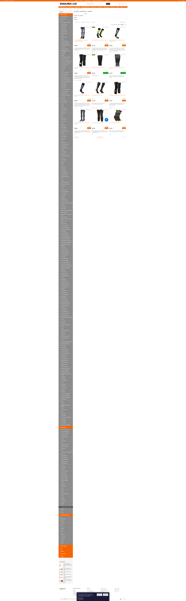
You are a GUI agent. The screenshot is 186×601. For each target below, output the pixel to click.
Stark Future (63, 536)
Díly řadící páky (63, 206)
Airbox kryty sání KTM (64, 225)
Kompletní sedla (63, 388)
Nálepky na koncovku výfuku (65, 424)
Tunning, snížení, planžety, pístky (66, 341)
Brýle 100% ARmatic (64, 455)
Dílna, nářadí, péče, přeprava (65, 22)
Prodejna (76, 0)
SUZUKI (62, 539)
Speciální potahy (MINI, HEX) (65, 397)
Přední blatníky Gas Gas (65, 283)
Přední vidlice (63, 322)
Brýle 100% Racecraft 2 (64, 459)
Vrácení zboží (107, 0)
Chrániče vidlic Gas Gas (64, 250)
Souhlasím (105, 594)
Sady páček (63, 197)
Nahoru (76, 137)
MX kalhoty (63, 499)
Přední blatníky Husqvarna (65, 285)
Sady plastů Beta (64, 296)
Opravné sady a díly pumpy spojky (66, 210)
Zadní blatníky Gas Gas (64, 311)
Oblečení (62, 491)
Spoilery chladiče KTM (64, 300)
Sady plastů (63, 288)
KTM (62, 517)
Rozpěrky (62, 132)
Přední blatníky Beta (64, 286)
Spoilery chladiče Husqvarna (65, 303)
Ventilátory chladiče (64, 110)
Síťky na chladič (63, 108)
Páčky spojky (63, 195)
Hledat (108, 3)
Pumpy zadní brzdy (64, 217)
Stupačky (62, 403)
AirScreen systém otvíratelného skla (67, 452)
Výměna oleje (63, 87)
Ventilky (62, 70)
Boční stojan (63, 18)
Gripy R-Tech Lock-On (64, 362)
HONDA (62, 530)
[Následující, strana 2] (123, 137)
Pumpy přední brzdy (64, 212)
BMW (62, 543)
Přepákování (63, 332)
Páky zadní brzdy (63, 199)
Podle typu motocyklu (65, 515)
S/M (92, 52)
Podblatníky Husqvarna (65, 275)
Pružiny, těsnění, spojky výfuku (66, 417)
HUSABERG (63, 522)
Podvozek (62, 319)
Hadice (62, 104)
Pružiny (62, 328)
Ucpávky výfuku (63, 421)
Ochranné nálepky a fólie (65, 182)
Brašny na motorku (64, 435)
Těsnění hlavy (63, 168)
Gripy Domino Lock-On (64, 349)
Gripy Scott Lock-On (64, 364)
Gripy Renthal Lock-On (64, 360)
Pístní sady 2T (63, 167)
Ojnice (62, 165)
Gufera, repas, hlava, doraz (65, 336)
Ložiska (62, 157)
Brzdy (62, 20)
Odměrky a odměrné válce (65, 89)
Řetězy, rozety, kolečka (65, 343)
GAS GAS (62, 520)
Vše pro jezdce (63, 427)
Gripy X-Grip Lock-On (64, 366)
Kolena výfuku (63, 413)
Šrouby (62, 407)
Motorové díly (63, 159)
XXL (96, 52)
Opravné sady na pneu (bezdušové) (66, 61)
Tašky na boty (63, 440)
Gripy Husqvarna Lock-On (65, 353)
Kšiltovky (62, 503)
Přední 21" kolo (63, 117)
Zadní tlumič (63, 334)
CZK (179, 0)
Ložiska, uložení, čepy (64, 337)
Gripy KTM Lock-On (64, 355)
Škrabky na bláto (64, 31)
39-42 (110, 134)
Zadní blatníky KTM (64, 309)
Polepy (62, 277)
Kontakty (81, 0)
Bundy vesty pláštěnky (64, 493)
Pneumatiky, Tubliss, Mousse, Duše (66, 317)
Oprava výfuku (63, 415)
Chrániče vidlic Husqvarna (65, 252)
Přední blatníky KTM (64, 281)
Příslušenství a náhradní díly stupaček (65, 405)
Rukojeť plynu (63, 384)
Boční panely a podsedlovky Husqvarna (65, 245)
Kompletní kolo (63, 125)
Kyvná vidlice (63, 321)
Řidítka (62, 382)
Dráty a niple (63, 121)
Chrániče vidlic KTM (64, 249)
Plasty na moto (63, 221)
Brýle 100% (63, 454)
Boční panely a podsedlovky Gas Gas (67, 242)
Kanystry (62, 114)
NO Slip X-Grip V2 (64, 399)
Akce (61, 548)
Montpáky (62, 55)
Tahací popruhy (63, 409)
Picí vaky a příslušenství (65, 431)
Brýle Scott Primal (64, 474)
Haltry (62, 123)
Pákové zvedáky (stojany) (65, 78)
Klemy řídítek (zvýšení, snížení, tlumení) (66, 374)
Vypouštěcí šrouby (64, 93)
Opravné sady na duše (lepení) (66, 62)
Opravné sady (63, 186)
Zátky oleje (63, 96)
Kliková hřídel (63, 161)
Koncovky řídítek (64, 380)
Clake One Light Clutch (64, 191)
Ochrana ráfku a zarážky (65, 59)
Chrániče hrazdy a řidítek (65, 372)
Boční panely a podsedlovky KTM (66, 240)
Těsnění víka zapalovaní (65, 176)
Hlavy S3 (62, 163)
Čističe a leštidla (64, 29)
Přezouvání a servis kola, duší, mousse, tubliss (66, 51)
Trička (62, 510)
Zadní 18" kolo (63, 134)
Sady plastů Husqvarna (64, 294)
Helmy (62, 488)
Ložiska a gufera (63, 127)
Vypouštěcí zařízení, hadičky (65, 95)
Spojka (62, 401)
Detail (89, 45)
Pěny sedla (63, 389)
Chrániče (62, 490)
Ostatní (62, 187)
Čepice (62, 495)
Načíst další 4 (100, 137)
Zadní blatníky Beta (64, 315)
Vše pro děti (63, 553)
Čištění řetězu (63, 28)
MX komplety (63, 501)
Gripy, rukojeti (63, 347)
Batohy (62, 438)
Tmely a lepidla (63, 85)
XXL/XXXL (80, 80)
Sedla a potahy (63, 386)
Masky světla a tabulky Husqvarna (66, 266)
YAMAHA (62, 528)
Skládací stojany (63, 83)
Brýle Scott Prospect (64, 470)
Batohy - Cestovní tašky (65, 429)
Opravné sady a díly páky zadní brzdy (67, 202)
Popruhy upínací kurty (64, 41)
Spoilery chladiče (64, 298)
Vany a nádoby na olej (64, 91)
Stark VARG (63, 537)
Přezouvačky (63, 66)
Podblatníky (63, 269)
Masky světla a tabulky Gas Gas (66, 264)
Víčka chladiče (63, 112)
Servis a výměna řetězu (64, 74)
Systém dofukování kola (65, 144)
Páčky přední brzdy (64, 193)
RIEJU (62, 532)
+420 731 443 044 (90, 591)
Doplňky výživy (63, 486)
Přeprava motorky (64, 37)
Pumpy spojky (63, 208)
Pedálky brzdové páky (64, 201)
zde (89, 596)
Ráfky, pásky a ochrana (64, 131)
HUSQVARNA (63, 519)
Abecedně (92, 22)
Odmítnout (99, 594)
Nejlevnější (83, 22)
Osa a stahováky (63, 129)
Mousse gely (63, 53)
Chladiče (62, 106)
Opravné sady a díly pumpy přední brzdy (66, 215)
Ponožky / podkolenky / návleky (66, 506)
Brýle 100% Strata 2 (64, 463)
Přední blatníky (63, 279)
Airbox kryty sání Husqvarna (65, 229)
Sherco (62, 526)
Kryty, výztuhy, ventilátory (65, 155)
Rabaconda (63, 68)
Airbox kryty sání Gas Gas (65, 227)
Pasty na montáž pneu (64, 64)
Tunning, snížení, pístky (65, 330)
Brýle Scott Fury (63, 472)
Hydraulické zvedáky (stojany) (66, 79)
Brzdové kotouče (64, 119)
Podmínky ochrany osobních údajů (97, 0)
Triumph (62, 541)
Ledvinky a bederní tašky (65, 433)
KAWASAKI (63, 534)
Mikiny (62, 505)
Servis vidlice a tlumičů (64, 72)
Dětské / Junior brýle (64, 476)
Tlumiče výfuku (63, 419)
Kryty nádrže (63, 256)
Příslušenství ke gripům (65, 370)
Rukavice (62, 508)
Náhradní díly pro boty (64, 444)
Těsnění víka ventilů (64, 174)
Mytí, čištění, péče (64, 26)
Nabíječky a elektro (64, 33)
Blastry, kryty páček (64, 16)
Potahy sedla (63, 391)
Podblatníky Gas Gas (64, 273)
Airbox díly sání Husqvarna (65, 236)
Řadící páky (63, 204)
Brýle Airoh (63, 465)
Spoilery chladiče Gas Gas (65, 302)
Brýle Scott (63, 469)
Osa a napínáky (63, 151)
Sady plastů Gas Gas (64, 292)
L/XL (94, 52)
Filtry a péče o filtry (64, 100)
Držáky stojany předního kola (65, 45)
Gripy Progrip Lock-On (64, 358)
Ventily (62, 180)
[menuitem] (63, 7)
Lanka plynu (63, 376)
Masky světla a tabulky (64, 260)
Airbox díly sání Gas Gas (65, 234)
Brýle (62, 450)
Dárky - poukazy (64, 546)
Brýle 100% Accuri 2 (64, 461)
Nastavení (80, 598)
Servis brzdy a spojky (64, 48)
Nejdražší (88, 22)
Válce (62, 178)
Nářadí (62, 35)
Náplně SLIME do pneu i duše (65, 57)
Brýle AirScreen (63, 467)
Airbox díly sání (63, 231)
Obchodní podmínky (88, 0)
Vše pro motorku (64, 14)
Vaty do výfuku (63, 423)
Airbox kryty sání (63, 223)
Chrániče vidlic (63, 247)
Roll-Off (62, 482)
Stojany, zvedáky (64, 76)
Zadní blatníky (63, 307)
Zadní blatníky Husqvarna (65, 313)
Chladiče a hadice (64, 102)
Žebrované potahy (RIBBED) (65, 395)
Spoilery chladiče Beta (64, 305)
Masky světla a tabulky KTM (65, 262)
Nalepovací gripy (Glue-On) (65, 368)
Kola (62, 116)
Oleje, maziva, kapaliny (65, 184)
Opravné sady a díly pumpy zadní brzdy (66, 219)
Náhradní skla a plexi (64, 478)
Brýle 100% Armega (64, 457)
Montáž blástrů (63, 378)
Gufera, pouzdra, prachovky (65, 324)
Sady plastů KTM (63, 290)
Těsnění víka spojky (64, 172)
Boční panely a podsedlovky (65, 238)
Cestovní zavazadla (64, 436)
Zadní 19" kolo (63, 153)
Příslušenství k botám (64, 446)
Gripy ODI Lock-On (64, 356)
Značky (62, 556)
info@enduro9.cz (90, 590)
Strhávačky (63, 484)
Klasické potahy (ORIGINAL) (65, 393)
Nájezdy (62, 39)
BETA (62, 524)
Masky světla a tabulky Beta (65, 267)
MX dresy (62, 497)
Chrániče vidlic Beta (64, 254)
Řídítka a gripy (63, 345)
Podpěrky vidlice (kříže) (65, 43)
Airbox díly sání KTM (64, 233)
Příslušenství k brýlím (64, 480)
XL (77, 52)
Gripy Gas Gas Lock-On (64, 351)
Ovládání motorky (64, 189)
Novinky (62, 551)
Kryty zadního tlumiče (64, 258)
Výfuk (62, 411)
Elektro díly (63, 98)
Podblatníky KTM (64, 271)
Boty (62, 442)
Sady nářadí (63, 46)
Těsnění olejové (63, 170)
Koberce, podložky (64, 24)
